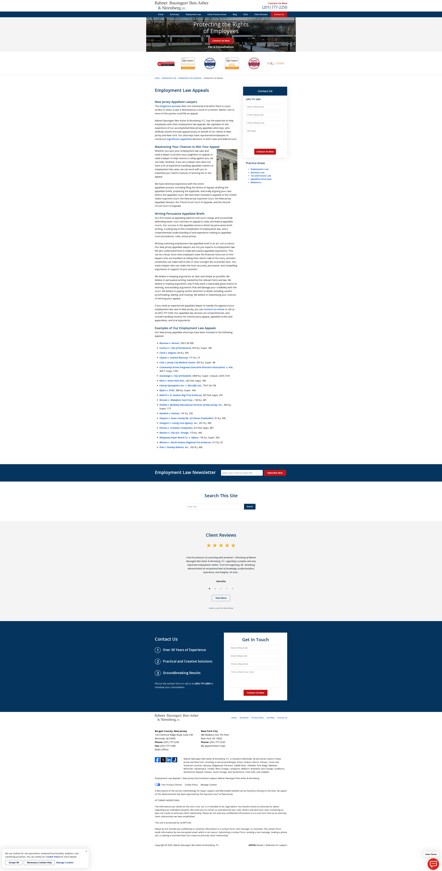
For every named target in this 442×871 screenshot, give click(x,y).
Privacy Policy (258, 717)
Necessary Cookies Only (39, 862)
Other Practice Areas (216, 14)
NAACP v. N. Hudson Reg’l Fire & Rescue (180, 395)
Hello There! (431, 854)
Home (160, 14)
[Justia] (174, 759)
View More (221, 598)
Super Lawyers (207, 790)
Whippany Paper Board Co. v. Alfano (178, 437)
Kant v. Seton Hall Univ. (172, 380)
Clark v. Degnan (167, 352)
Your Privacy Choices (171, 784)
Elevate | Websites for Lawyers (267, 845)
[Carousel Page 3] (221, 588)
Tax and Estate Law (261, 175)
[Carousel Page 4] (227, 588)
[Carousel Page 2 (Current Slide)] (215, 588)
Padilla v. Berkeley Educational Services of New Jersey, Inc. (190, 404)
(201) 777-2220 (217, 742)
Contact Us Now (277, 3)
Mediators (256, 182)
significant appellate (179, 139)
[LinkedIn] (169, 759)
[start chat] (433, 864)
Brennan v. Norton (169, 343)
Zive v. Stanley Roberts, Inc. (174, 447)
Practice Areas (255, 163)
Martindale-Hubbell (229, 790)
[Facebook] (157, 759)
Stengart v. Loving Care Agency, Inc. (178, 423)
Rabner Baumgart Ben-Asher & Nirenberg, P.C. (196, 845)
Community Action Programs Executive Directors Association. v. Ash (196, 367)
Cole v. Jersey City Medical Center (177, 362)
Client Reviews (261, 14)
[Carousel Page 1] (209, 588)
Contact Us (279, 14)
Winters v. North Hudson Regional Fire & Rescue (185, 442)
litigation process (170, 106)
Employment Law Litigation (190, 78)
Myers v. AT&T (166, 390)
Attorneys (174, 14)
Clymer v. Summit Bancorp (173, 357)
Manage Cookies (209, 784)
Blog (235, 14)
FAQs (245, 14)
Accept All (14, 862)
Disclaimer (244, 717)
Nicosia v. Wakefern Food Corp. (176, 400)
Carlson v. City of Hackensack (175, 348)
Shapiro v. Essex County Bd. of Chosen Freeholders (186, 418)
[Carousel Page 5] (232, 588)
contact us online (214, 309)
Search (250, 506)
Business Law (257, 172)
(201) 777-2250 (274, 7)
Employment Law (193, 14)
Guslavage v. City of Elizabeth (175, 375)
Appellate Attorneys (261, 179)
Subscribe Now (275, 472)
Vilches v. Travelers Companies (175, 427)
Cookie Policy (191, 784)
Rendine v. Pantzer (169, 413)
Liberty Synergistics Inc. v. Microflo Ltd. (180, 385)
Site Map (270, 717)
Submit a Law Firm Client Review (221, 608)
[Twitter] (163, 759)
